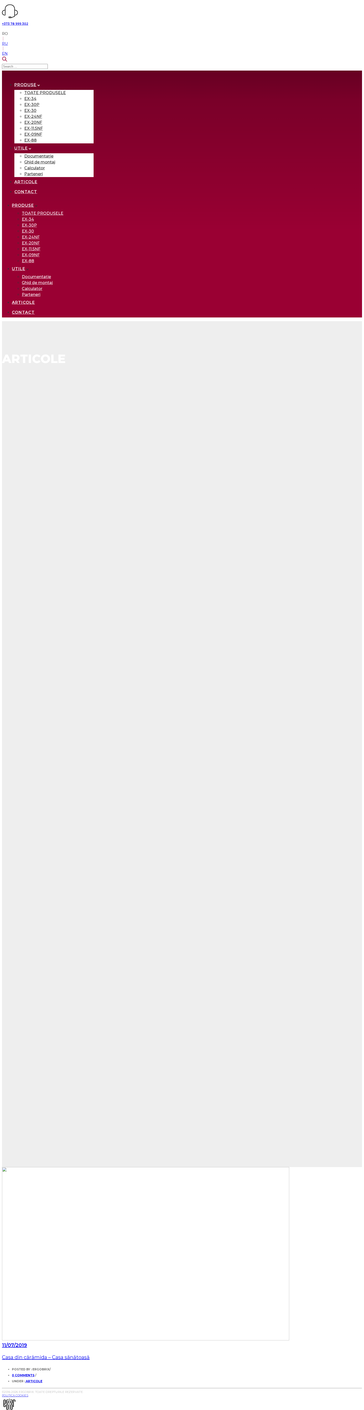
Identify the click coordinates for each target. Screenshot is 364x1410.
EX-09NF (33, 134)
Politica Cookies (15, 1395)
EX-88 (30, 140)
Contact (25, 191)
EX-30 (30, 110)
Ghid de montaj (39, 162)
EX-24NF (33, 116)
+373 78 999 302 (15, 24)
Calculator (34, 168)
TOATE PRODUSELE (45, 92)
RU (5, 43)
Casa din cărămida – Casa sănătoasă (46, 1357)
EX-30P (31, 104)
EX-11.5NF (33, 128)
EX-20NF (33, 122)
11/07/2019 (14, 1345)
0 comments (23, 1375)
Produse (25, 84)
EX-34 (30, 98)
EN (5, 53)
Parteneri (33, 174)
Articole (25, 182)
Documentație (38, 156)
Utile (21, 148)
